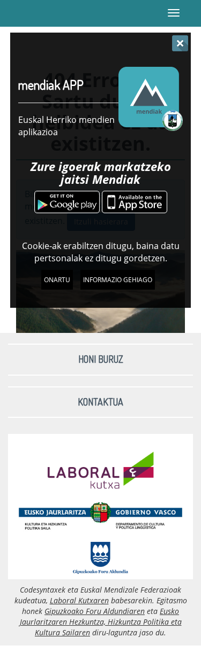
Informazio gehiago (117, 279)
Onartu (57, 279)
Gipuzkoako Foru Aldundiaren (94, 611)
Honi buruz (100, 359)
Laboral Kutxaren (79, 600)
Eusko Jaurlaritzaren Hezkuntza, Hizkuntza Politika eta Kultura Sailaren (101, 622)
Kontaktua (100, 402)
